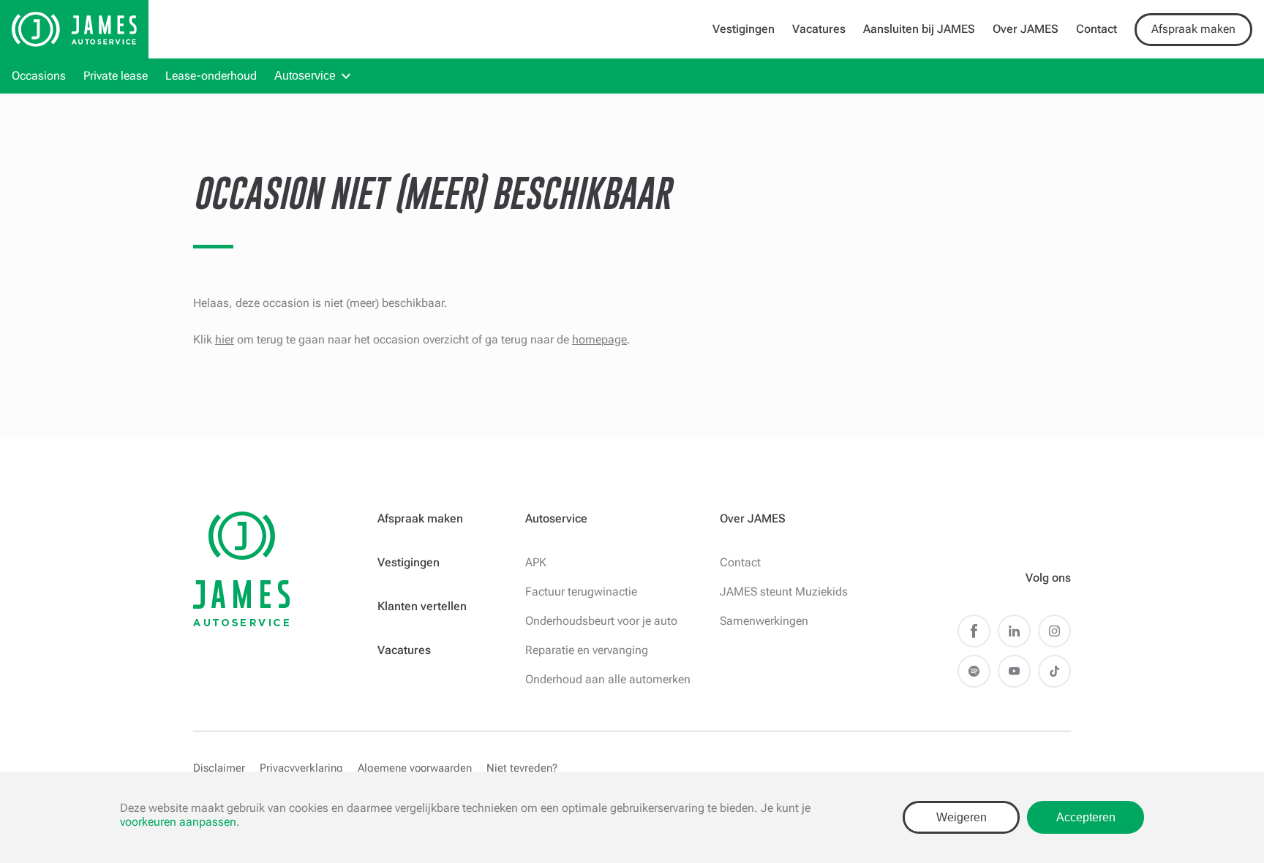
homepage (599, 339)
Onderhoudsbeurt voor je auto (601, 621)
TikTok (1054, 671)
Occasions (39, 76)
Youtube (1014, 671)
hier (224, 339)
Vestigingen (743, 29)
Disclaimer (219, 768)
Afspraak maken (1193, 29)
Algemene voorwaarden (415, 768)
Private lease (115, 76)
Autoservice (305, 75)
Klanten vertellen (422, 606)
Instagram (1054, 631)
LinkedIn (1014, 631)
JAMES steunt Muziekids (784, 591)
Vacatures (819, 29)
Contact (1096, 29)
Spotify (974, 671)
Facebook (974, 631)
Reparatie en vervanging (586, 650)
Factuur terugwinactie (581, 591)
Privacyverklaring (301, 768)
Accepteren (1086, 817)
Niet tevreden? (521, 768)
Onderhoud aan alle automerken (608, 679)
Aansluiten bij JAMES (919, 29)
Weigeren (961, 817)
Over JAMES (1025, 29)
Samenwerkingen (764, 621)
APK (535, 562)
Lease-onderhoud (211, 76)
